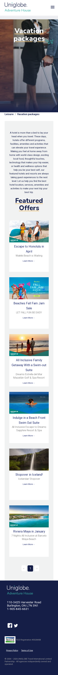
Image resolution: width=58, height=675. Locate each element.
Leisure (9, 114)
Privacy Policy (12, 650)
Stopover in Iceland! (29, 474)
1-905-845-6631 (18, 609)
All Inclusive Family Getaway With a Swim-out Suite (29, 365)
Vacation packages (28, 114)
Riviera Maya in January (29, 531)
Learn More (28, 261)
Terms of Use (27, 650)
